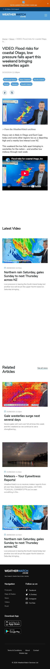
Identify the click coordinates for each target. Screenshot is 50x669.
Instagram (32, 599)
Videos (7, 602)
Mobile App (23, 653)
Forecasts (8, 590)
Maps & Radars (10, 594)
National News (10, 79)
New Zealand (25, 79)
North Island (39, 79)
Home (4, 39)
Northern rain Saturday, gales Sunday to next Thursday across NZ (24, 276)
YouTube (32, 603)
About (27, 650)
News (11, 39)
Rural (6, 84)
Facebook (32, 590)
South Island (26, 84)
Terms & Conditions (15, 650)
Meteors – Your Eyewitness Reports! (22, 478)
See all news (42, 368)
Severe (15, 84)
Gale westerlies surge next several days (22, 418)
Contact (36, 650)
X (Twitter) (33, 594)
